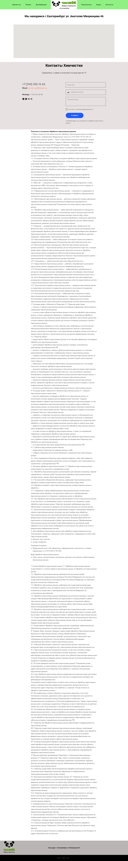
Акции (98, 4)
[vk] (29, 99)
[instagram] (23, 99)
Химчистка (16, 4)
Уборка (28, 4)
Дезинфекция (41, 4)
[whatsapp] (26, 99)
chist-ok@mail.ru (37, 87)
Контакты (109, 4)
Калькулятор (86, 4)
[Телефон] (31, 99)
